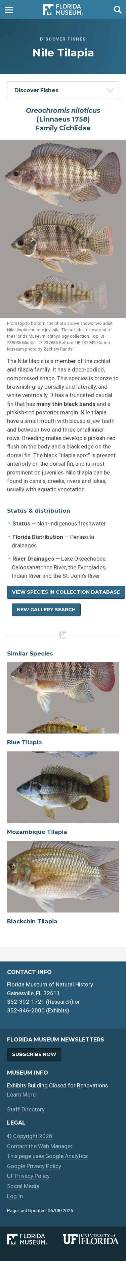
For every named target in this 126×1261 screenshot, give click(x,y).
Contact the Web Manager (40, 1146)
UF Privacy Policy (28, 1176)
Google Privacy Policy (34, 1166)
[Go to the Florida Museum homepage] (63, 9)
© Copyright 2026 (29, 1136)
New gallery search (46, 610)
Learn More (21, 1094)
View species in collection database (66, 592)
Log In (15, 1196)
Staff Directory (26, 1109)
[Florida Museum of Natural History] (35, 1239)
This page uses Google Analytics (47, 1156)
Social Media (23, 1186)
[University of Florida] (91, 1239)
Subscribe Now (34, 1054)
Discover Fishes (36, 90)
